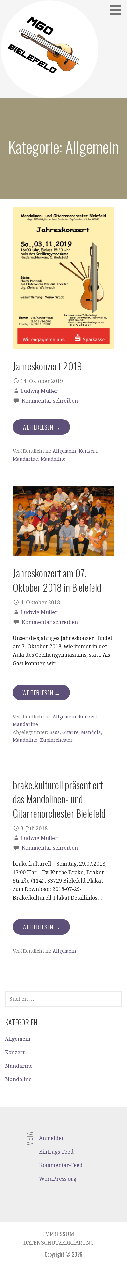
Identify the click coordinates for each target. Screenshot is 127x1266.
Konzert (88, 451)
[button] (117, 9)
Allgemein (64, 451)
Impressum (58, 1234)
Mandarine (25, 458)
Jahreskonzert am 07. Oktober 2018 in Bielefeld (57, 579)
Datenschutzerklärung (58, 1243)
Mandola (91, 732)
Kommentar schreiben (50, 401)
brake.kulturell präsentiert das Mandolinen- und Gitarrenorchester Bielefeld (59, 798)
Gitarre (70, 732)
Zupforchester (56, 740)
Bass (54, 732)
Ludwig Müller (39, 391)
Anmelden (52, 1138)
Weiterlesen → (41, 427)
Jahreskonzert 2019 (47, 365)
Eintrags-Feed (56, 1152)
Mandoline (53, 458)
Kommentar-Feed (61, 1165)
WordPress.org (57, 1179)
